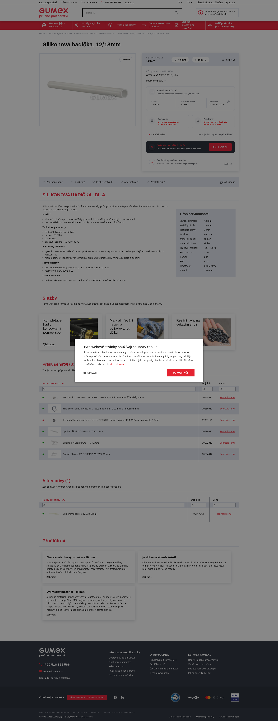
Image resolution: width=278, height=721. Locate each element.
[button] (90, 373)
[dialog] (139, 360)
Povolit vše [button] (180, 372)
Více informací (117, 364)
